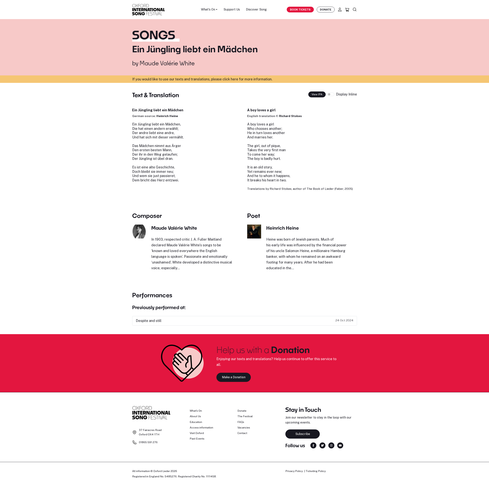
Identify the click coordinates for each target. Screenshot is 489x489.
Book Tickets (300, 9)
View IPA (317, 94)
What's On (196, 410)
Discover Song (256, 9)
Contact (242, 433)
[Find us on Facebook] (313, 445)
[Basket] (347, 9)
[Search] (354, 9)
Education (196, 422)
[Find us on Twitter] (322, 445)
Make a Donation (233, 377)
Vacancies (243, 427)
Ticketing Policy (316, 471)
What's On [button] (208, 9)
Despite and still (148, 321)
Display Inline (346, 94)
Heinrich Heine (167, 116)
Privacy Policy (294, 471)
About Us (195, 416)
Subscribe (302, 434)
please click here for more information (241, 79)
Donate (325, 9)
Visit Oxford (197, 433)
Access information (201, 427)
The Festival (245, 416)
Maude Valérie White (167, 63)
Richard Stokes (290, 116)
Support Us (231, 9)
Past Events (197, 438)
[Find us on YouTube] (340, 445)
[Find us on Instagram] (331, 445)
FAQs (240, 422)
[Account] (340, 9)
